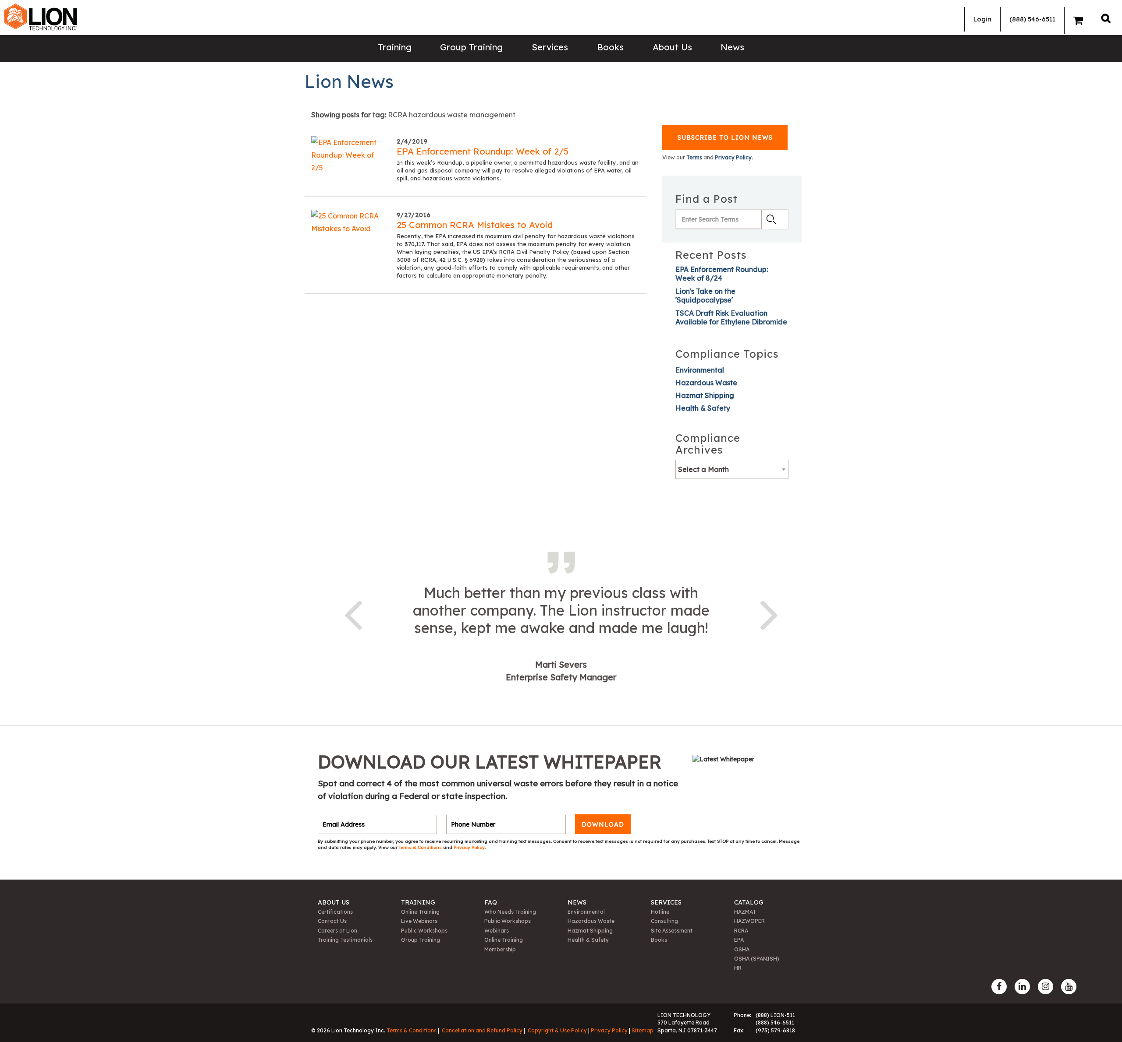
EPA (739, 939)
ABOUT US (333, 902)
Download (603, 824)
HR (738, 968)
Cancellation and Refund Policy (482, 1030)
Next (769, 613)
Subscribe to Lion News (725, 137)
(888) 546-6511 (1032, 19)
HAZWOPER (749, 921)
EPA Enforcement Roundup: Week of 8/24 (721, 273)
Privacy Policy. (734, 157)
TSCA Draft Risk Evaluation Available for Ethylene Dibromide (731, 317)
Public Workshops (424, 930)
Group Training (471, 47)
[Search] (1105, 18)
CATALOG (748, 902)
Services (550, 47)
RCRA (741, 930)
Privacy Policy (469, 847)
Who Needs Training (510, 911)
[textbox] (732, 469)
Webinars (496, 930)
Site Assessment (671, 930)
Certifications (335, 911)
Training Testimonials (345, 939)
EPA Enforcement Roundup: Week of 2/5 (482, 151)
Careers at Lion (337, 930)
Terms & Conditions (421, 847)
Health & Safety (702, 408)
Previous (353, 613)
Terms (694, 157)
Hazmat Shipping (704, 395)
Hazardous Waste (706, 382)
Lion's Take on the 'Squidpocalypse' (705, 295)
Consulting (664, 921)
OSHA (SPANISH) (756, 958)
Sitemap (642, 1030)
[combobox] (731, 469)
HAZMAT (745, 911)
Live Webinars (419, 921)
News (732, 47)
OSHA (741, 949)
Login (982, 19)
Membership (500, 949)
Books (610, 47)
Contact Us (332, 921)
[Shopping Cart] (1078, 20)
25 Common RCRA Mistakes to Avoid (475, 224)
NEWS (577, 902)
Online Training (420, 911)
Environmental (699, 370)
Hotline (660, 911)
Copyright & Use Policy (557, 1030)
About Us (672, 47)
